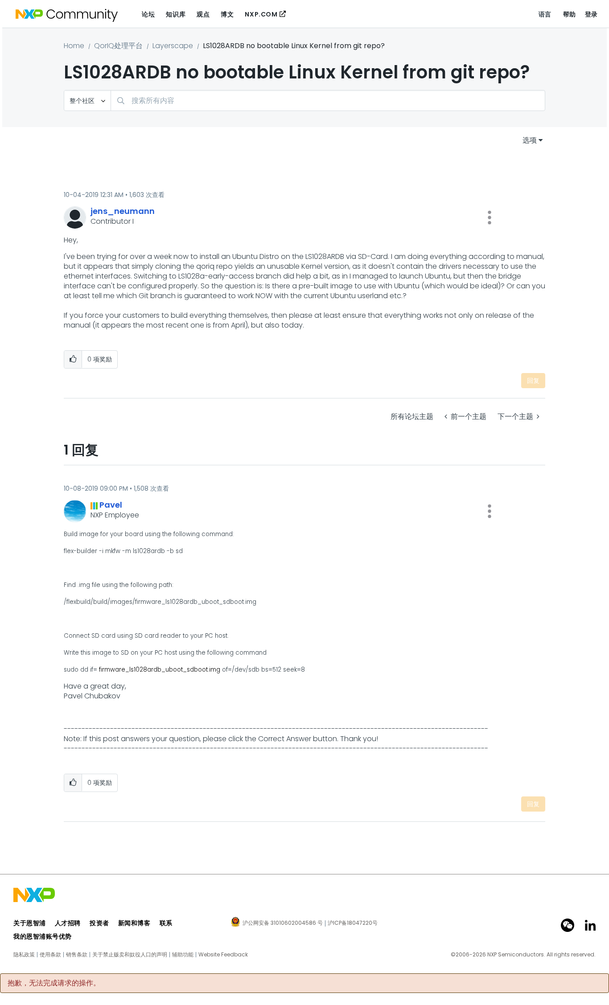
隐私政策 (24, 954)
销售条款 (76, 954)
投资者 (99, 923)
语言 (545, 14)
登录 (591, 14)
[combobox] (328, 100)
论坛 (148, 14)
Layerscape (172, 46)
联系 (166, 923)
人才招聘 (68, 923)
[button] (489, 217)
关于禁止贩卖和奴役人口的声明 (129, 954)
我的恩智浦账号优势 (42, 936)
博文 (227, 14)
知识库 (175, 14)
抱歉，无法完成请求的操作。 (54, 983)
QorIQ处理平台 (118, 46)
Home (74, 46)
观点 (203, 14)
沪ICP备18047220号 (353, 923)
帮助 (569, 14)
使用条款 (50, 954)
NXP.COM (261, 14)
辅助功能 (182, 954)
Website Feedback (223, 954)
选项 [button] (530, 140)
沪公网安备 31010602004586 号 (283, 923)
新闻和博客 (134, 923)
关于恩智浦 (29, 923)
